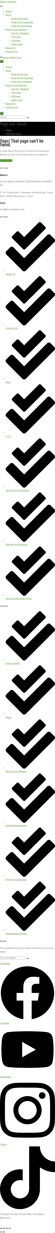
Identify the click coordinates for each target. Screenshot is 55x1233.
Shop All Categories (21, 26)
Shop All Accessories (22, 22)
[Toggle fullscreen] (4, 1228)
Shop (8, 15)
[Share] (7, 1228)
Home (9, 11)
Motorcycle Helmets (16, 29)
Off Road (15, 40)
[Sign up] (28, 958)
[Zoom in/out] (1, 1228)
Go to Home (6, 160)
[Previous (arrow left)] (1, 1231)
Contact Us (12, 51)
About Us (10, 48)
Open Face (16, 44)
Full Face (16, 37)
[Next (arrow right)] (4, 1231)
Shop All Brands (19, 18)
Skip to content (8, 1)
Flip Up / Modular (20, 33)
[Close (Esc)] (9, 1228)
